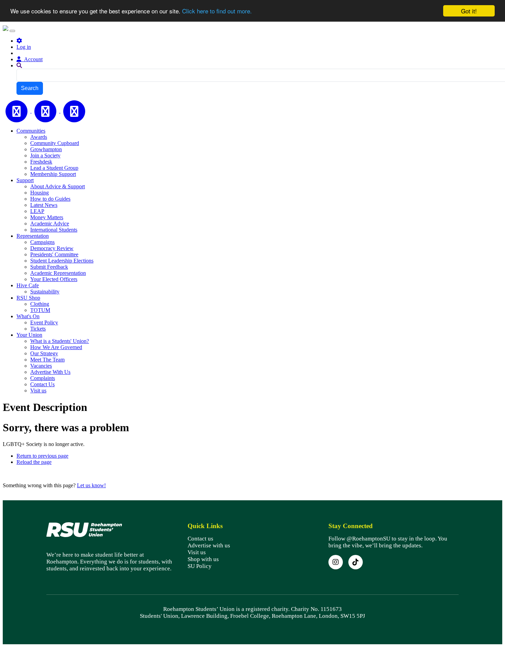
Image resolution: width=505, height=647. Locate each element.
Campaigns (42, 242)
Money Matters (46, 217)
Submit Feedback (49, 267)
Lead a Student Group (54, 168)
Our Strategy (44, 353)
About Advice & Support (57, 186)
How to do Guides (50, 199)
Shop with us (203, 559)
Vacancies (41, 366)
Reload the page (34, 462)
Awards (38, 137)
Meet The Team (47, 359)
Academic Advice (49, 223)
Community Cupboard (54, 143)
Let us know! (91, 485)
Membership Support (53, 174)
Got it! (469, 11)
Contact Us (42, 384)
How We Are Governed (56, 347)
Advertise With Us (50, 372)
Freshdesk (41, 162)
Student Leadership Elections (61, 261)
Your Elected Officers (53, 279)
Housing (39, 193)
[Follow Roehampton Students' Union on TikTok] (355, 562)
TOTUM (40, 310)
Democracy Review (52, 248)
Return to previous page (42, 456)
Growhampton (46, 149)
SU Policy (200, 566)
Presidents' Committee (54, 254)
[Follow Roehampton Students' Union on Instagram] (335, 562)
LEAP (37, 211)
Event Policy (44, 322)
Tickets (38, 329)
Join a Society (45, 155)
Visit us (38, 390)
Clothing (39, 304)
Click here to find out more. (217, 11)
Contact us (200, 538)
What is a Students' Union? (59, 341)
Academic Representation (58, 273)
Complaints (42, 378)
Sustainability (44, 291)
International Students (53, 230)
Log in (23, 47)
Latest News (43, 205)
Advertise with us (209, 545)
